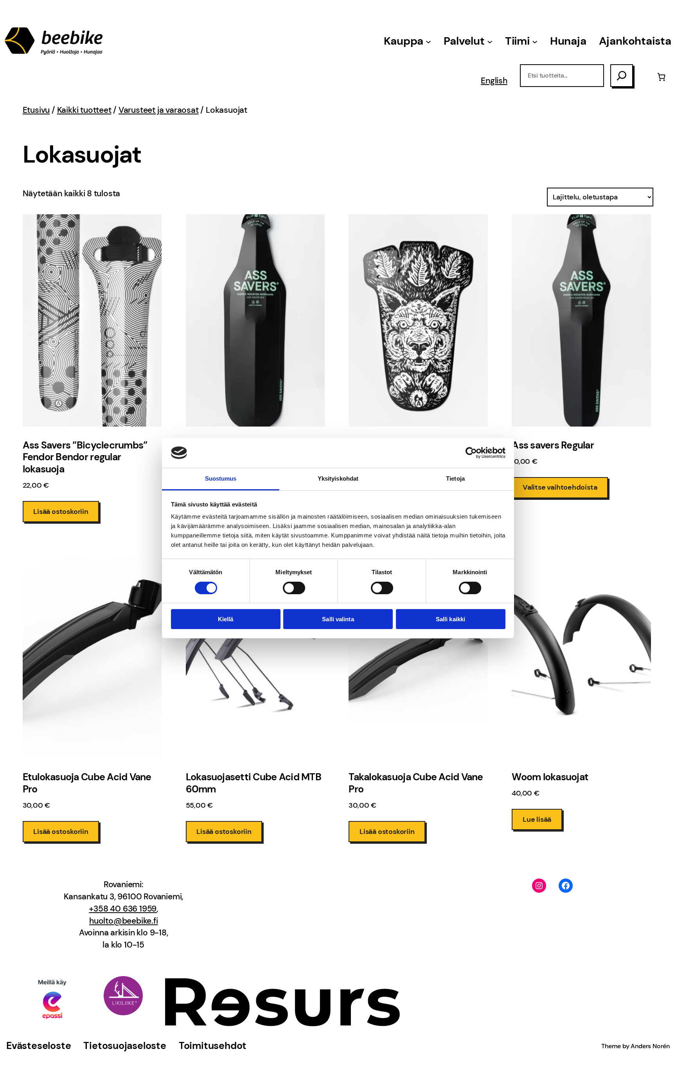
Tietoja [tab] (455, 478)
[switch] (294, 588)
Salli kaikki (450, 619)
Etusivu (36, 110)
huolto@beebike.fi (123, 921)
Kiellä (226, 619)
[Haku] (621, 75)
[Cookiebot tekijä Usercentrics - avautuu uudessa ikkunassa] (471, 453)
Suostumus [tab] (221, 478)
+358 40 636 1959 (122, 909)
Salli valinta (338, 619)
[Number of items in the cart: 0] (661, 77)
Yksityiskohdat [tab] (338, 478)
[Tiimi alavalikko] (535, 41)
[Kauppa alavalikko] (428, 41)
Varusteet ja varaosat (159, 110)
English (494, 81)
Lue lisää (537, 819)
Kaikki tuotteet (84, 110)
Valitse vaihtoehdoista (560, 487)
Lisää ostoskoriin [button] (60, 511)
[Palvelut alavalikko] (490, 41)
